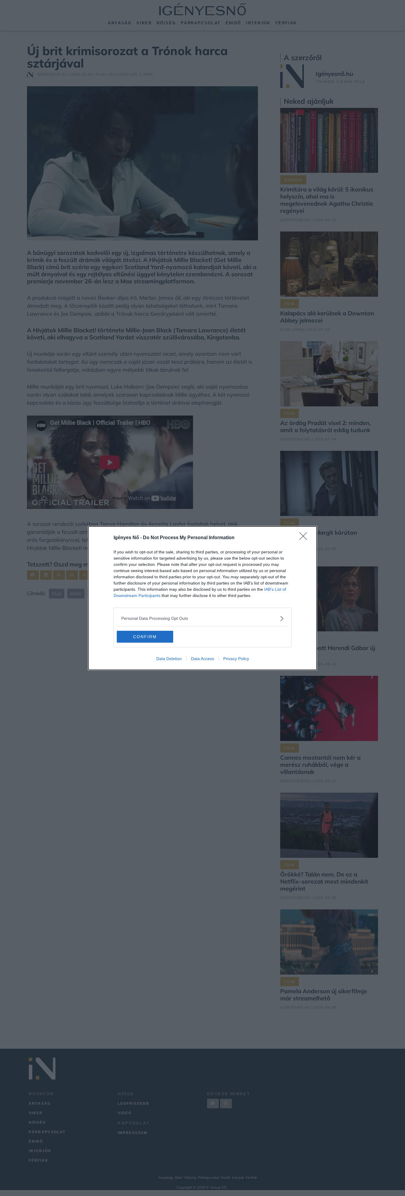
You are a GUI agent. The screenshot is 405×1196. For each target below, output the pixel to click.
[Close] (305, 538)
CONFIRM (145, 636)
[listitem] (202, 618)
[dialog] (202, 598)
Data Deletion (169, 658)
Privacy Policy (236, 658)
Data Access (202, 658)
